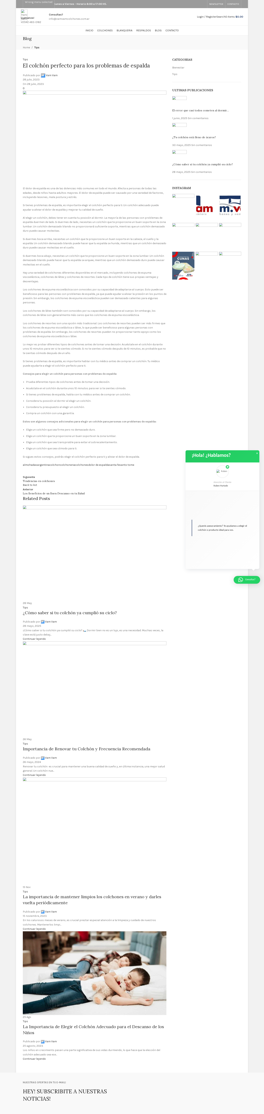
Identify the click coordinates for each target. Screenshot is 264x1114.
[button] (222, 476)
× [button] (257, 453)
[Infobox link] (132, 18)
